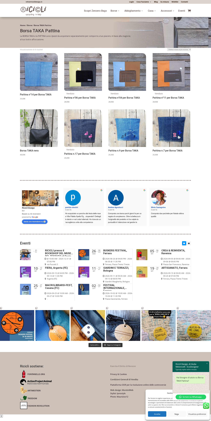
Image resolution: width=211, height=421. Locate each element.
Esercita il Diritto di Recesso (123, 366)
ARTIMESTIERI (34, 390)
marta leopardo (157, 198)
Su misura (164, 2)
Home (22, 25)
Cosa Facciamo (143, 2)
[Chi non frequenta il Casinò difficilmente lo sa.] (88, 324)
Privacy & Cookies (118, 374)
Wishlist (175, 2)
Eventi (181, 10)
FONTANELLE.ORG (36, 374)
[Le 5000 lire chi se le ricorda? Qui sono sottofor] (52, 324)
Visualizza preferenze (197, 414)
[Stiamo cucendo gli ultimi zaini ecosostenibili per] (17, 324)
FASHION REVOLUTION (38, 406)
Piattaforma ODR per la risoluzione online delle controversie (138, 385)
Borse (114, 10)
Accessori (166, 10)
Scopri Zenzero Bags (95, 10)
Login (131, 2)
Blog (156, 2)
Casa (150, 10)
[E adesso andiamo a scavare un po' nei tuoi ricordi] (123, 324)
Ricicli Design (28, 207)
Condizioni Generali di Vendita (124, 379)
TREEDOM (32, 398)
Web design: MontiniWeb (121, 390)
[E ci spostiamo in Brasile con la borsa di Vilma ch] (159, 324)
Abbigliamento (132, 10)
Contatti (184, 2)
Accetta (157, 414)
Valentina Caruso (115, 198)
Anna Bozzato (71, 207)
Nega (176, 414)
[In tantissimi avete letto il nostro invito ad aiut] (194, 324)
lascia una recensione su (33, 221)
